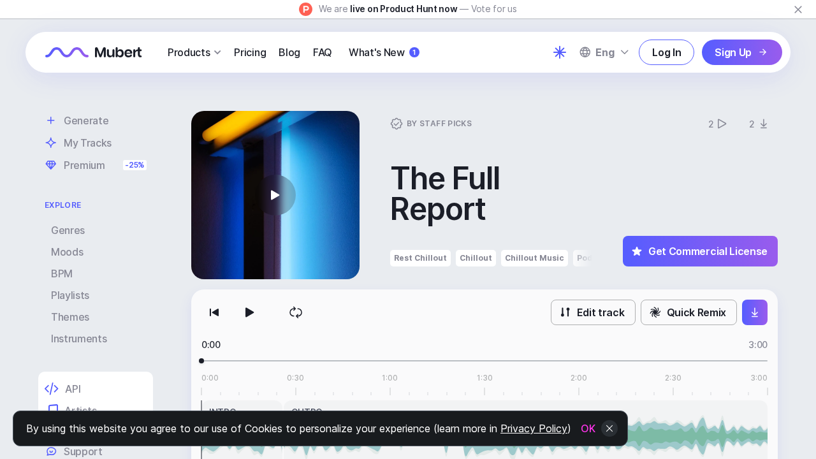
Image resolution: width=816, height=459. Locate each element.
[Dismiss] (798, 9)
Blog (289, 52)
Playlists (70, 295)
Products (189, 52)
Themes (70, 316)
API (72, 388)
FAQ (322, 52)
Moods (67, 251)
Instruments (78, 338)
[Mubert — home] (93, 52)
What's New (382, 52)
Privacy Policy (533, 428)
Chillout (476, 258)
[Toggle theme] (559, 52)
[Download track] (755, 312)
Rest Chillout (420, 258)
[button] (275, 195)
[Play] (250, 312)
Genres (68, 230)
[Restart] (214, 312)
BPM (62, 273)
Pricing (250, 52)
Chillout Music (534, 258)
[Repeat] (296, 312)
